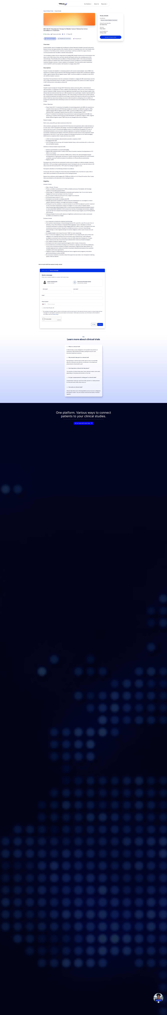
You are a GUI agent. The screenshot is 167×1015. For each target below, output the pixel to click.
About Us (96, 4)
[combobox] (44, 304)
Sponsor (102, 27)
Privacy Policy (55, 314)
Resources (103, 4)
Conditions (102, 18)
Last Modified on (104, 31)
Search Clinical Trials (48, 11)
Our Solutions (87, 4)
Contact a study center (110, 37)
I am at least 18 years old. (48, 307)
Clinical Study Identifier (105, 23)
